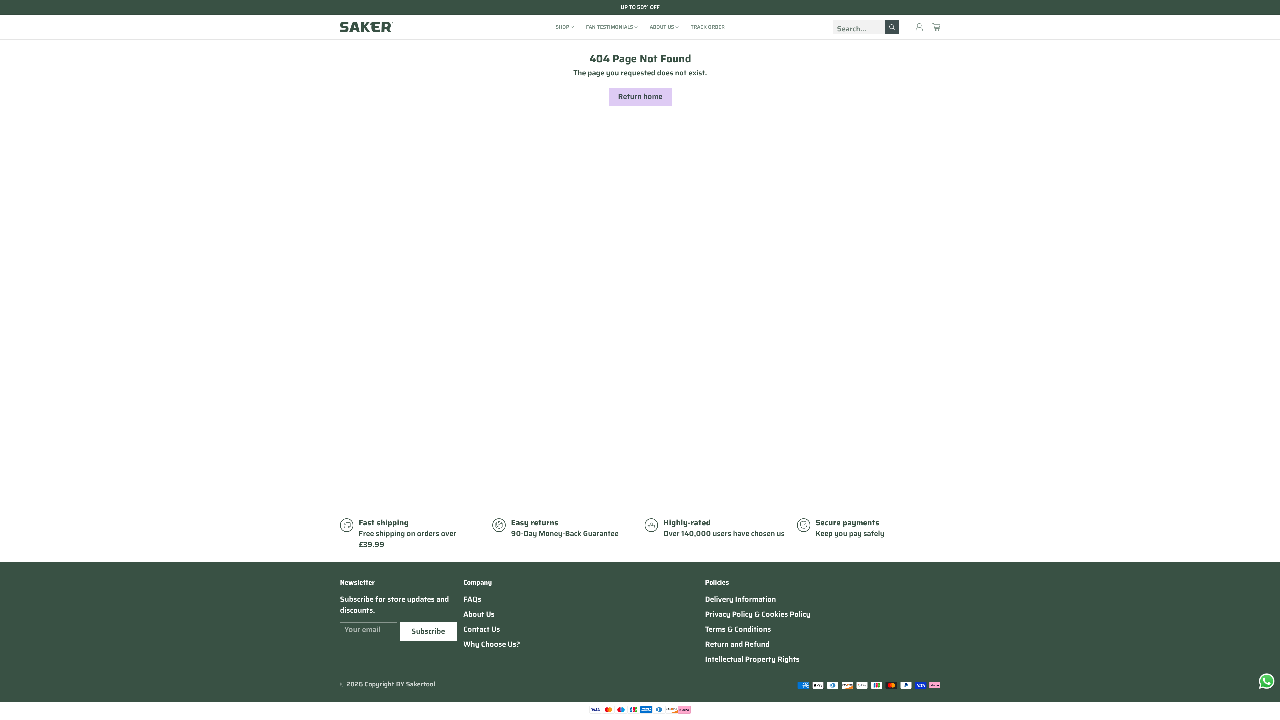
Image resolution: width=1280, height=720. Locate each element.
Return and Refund (737, 644)
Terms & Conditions (738, 629)
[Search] (892, 27)
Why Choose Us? (491, 644)
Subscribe (428, 631)
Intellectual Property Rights (752, 659)
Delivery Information (740, 599)
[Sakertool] (366, 27)
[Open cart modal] (936, 27)
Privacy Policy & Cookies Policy (757, 614)
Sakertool (420, 684)
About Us (479, 614)
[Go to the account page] (919, 27)
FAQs (472, 599)
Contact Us (481, 629)
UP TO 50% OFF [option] (640, 7)
